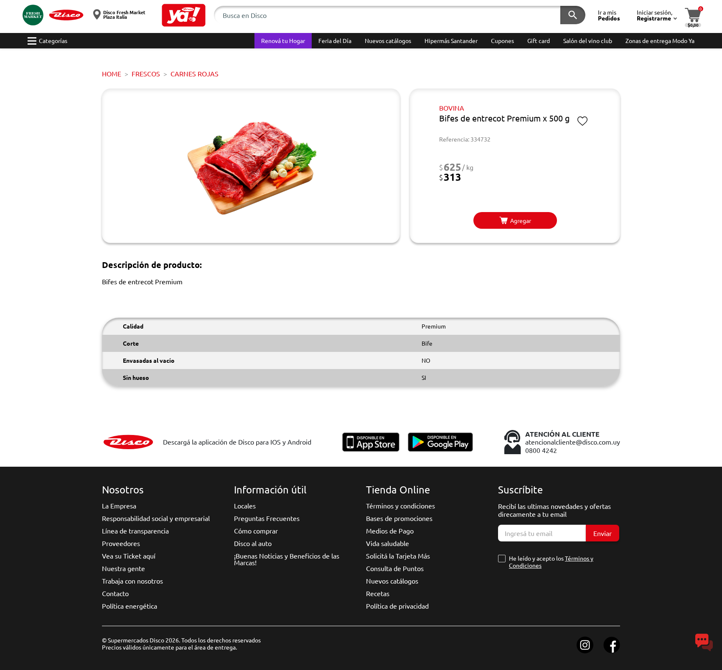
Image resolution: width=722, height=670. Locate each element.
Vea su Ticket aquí (128, 555)
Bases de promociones (399, 518)
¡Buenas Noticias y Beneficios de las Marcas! (286, 559)
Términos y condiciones (400, 505)
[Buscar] (572, 15)
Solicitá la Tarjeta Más (398, 555)
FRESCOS (146, 73)
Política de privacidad (397, 605)
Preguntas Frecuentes (267, 518)
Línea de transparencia (135, 530)
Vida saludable (387, 543)
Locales (245, 505)
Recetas (377, 593)
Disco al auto (253, 543)
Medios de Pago (390, 530)
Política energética (129, 605)
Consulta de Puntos (395, 568)
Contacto (115, 593)
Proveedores (121, 543)
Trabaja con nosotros (132, 580)
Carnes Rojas (194, 73)
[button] (184, 15)
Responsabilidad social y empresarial (156, 518)
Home (111, 73)
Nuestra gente (123, 568)
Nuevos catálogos (392, 580)
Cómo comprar (256, 530)
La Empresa (119, 505)
